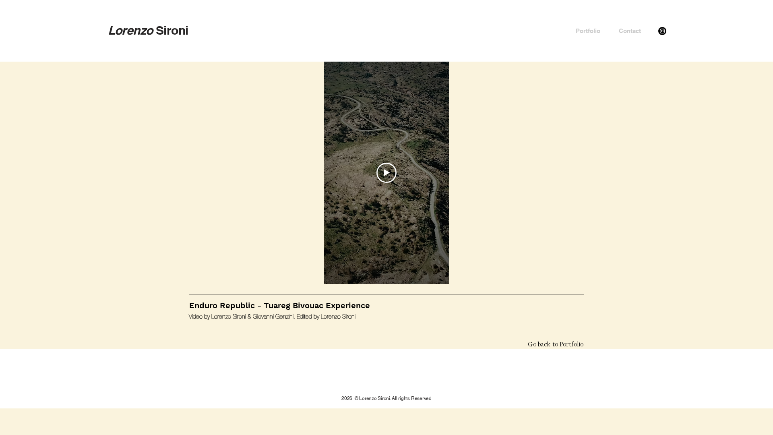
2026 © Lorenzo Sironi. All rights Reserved (386, 398)
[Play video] (386, 173)
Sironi (148, 30)
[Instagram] (662, 31)
